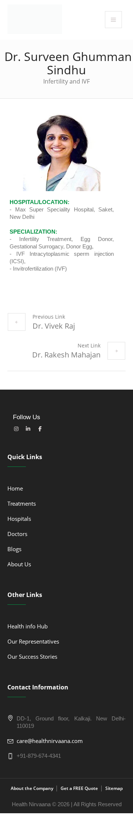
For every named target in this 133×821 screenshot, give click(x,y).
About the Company (32, 788)
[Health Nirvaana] (34, 19)
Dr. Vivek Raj (54, 326)
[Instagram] (16, 428)
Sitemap (114, 788)
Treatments (21, 503)
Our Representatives (33, 641)
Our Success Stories (32, 656)
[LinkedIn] (28, 428)
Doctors (17, 533)
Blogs (14, 549)
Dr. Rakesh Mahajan (66, 355)
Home (15, 488)
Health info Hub (27, 626)
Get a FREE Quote (79, 788)
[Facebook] (40, 428)
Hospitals (19, 518)
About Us (19, 564)
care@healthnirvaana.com (50, 740)
